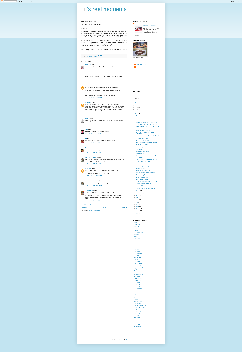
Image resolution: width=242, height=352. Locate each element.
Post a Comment (87, 204)
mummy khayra (138, 292)
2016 (136, 100)
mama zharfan (138, 263)
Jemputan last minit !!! (141, 163)
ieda (135, 245)
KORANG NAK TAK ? (141, 149)
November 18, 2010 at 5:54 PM (93, 152)
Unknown (87, 85)
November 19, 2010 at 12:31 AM (93, 185)
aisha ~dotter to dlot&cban (141, 324)
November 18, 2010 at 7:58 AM (93, 143)
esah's (136, 259)
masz (135, 240)
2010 (136, 114)
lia (85, 148)
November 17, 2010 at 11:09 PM (93, 80)
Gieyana (136, 290)
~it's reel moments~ (105, 9)
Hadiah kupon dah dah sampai (144, 161)
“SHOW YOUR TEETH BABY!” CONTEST (146, 159)
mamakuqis (137, 261)
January (138, 211)
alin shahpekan (138, 257)
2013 (136, 107)
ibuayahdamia (138, 253)
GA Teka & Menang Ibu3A (142, 138)
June (137, 199)
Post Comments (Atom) (94, 210)
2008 (136, 215)
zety (137, 67)
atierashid (136, 226)
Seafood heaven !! (140, 153)
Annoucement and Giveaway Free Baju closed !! (148, 122)
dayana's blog (137, 319)
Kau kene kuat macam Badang (143, 183)
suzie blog (137, 309)
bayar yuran (95, 56)
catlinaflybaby (137, 280)
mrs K (135, 228)
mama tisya (88, 64)
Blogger (128, 339)
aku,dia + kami (138, 301)
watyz (135, 236)
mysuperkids (137, 272)
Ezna (135, 222)
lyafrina (136, 230)
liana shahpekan (138, 303)
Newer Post (84, 207)
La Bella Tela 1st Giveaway (143, 151)
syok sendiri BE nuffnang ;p (143, 130)
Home (104, 207)
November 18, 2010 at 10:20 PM (93, 175)
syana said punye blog (140, 323)
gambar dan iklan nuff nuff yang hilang (145, 172)
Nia (86, 138)
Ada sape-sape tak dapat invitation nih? (146, 188)
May (137, 202)
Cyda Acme (88, 168)
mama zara (137, 313)
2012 (136, 109)
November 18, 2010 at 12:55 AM (93, 113)
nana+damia (137, 311)
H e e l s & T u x (139, 24)
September (139, 193)
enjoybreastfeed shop (139, 294)
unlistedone (137, 284)
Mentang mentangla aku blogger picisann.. (147, 142)
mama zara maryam (139, 267)
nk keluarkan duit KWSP (142, 144)
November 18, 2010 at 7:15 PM (93, 163)
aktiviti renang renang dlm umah (144, 140)
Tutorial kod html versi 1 (142, 179)
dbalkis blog (137, 276)
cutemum (136, 242)
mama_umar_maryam (91, 157)
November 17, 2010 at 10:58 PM (93, 69)
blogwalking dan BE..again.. (143, 168)
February (138, 208)
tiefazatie (136, 255)
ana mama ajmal (138, 288)
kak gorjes (137, 269)
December (139, 115)
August (138, 195)
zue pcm (136, 234)
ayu (135, 296)
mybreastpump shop (139, 307)
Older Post (124, 207)
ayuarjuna (136, 247)
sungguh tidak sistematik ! (142, 177)
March (137, 206)
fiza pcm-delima (138, 298)
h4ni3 (86, 129)
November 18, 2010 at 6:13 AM (93, 133)
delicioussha (137, 326)
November (139, 118)
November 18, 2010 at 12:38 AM (93, 97)
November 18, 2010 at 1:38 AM (93, 124)
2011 (136, 111)
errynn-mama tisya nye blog (141, 321)
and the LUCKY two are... (142, 120)
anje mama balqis (138, 244)
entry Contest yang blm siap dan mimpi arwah (147, 136)
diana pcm (137, 317)
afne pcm (136, 315)
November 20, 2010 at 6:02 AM (93, 201)
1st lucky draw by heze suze (143, 170)
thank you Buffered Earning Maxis (144, 186)
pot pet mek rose (138, 274)
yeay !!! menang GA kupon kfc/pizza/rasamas (147, 181)
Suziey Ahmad (89, 102)
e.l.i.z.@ (87, 118)
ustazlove (136, 249)
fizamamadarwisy (138, 271)
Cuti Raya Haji (139, 147)
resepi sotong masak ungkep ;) (143, 166)
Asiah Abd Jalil (89, 190)
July (137, 197)
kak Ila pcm (137, 224)
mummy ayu (137, 286)
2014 (136, 105)
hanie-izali (137, 282)
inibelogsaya (137, 251)
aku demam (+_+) (140, 175)
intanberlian (137, 238)
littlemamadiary (138, 278)
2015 (136, 103)
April (137, 204)
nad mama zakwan (139, 232)
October (138, 191)
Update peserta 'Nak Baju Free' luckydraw (146, 124)
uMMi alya (137, 299)
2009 (136, 213)
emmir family (137, 265)
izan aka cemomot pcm (140, 305)
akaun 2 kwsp (88, 56)
